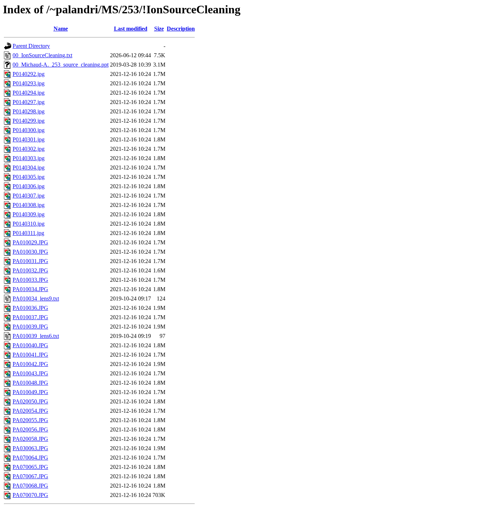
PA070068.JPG (30, 486)
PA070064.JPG (30, 458)
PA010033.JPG (30, 280)
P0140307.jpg (29, 196)
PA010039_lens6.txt (36, 336)
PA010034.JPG (30, 289)
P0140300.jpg (29, 130)
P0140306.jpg (29, 186)
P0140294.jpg (29, 93)
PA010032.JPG (30, 270)
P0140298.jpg (29, 111)
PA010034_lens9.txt (36, 298)
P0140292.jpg (29, 74)
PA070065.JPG (30, 467)
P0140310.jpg (29, 224)
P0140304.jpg (29, 167)
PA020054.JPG (30, 411)
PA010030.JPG (30, 252)
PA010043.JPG (30, 373)
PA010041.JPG (30, 355)
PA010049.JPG (30, 392)
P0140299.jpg (29, 121)
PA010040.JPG (30, 345)
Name (61, 29)
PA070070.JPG (30, 495)
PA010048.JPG (30, 383)
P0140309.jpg (29, 214)
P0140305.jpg (29, 177)
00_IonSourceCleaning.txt (42, 55)
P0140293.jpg (29, 83)
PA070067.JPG (30, 476)
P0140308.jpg (29, 205)
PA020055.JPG (30, 420)
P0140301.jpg (29, 139)
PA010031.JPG (30, 261)
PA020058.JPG (30, 439)
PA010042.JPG (30, 364)
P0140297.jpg (29, 102)
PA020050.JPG (30, 401)
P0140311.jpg (28, 233)
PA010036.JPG (30, 308)
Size (159, 29)
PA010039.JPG (30, 327)
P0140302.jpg (29, 149)
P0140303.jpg (29, 158)
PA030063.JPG (30, 448)
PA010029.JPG (30, 242)
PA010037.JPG (30, 317)
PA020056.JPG (30, 429)
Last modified (130, 29)
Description (181, 29)
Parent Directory (31, 46)
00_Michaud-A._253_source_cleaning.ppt (61, 65)
